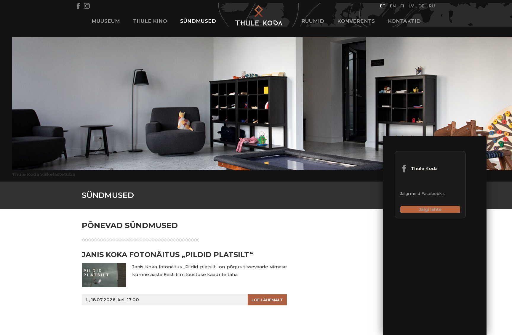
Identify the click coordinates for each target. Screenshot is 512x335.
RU (432, 6)
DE (421, 6)
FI (402, 6)
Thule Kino (150, 21)
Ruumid (312, 21)
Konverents (356, 21)
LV (411, 6)
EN (393, 6)
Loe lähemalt (267, 299)
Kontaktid (404, 21)
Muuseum (106, 21)
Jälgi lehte (430, 209)
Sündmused (198, 21)
